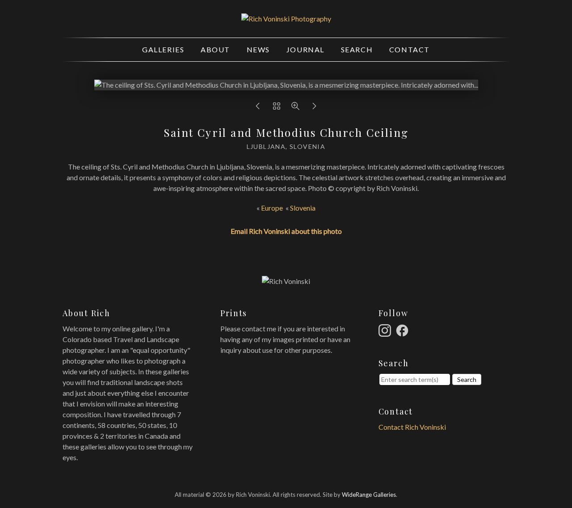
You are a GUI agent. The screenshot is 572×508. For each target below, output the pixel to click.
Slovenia (302, 207)
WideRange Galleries (369, 494)
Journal (305, 49)
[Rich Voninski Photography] (286, 18)
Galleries (163, 49)
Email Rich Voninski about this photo (286, 231)
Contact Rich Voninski (412, 427)
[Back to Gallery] (277, 108)
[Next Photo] (314, 108)
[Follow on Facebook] (403, 329)
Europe (272, 207)
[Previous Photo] (258, 108)
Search (357, 49)
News (258, 49)
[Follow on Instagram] (386, 329)
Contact (409, 49)
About (215, 49)
